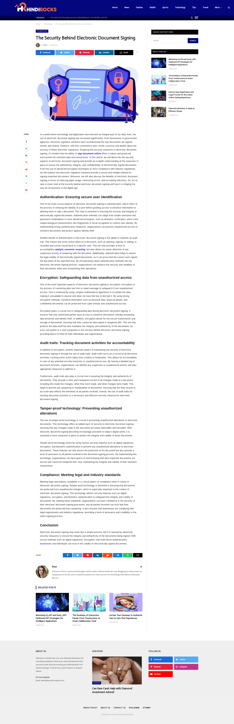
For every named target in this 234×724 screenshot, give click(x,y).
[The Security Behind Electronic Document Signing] (89, 93)
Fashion (139, 7)
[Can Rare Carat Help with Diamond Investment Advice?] (117, 670)
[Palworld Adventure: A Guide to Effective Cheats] (158, 112)
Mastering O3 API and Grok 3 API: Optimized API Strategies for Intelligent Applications (51, 618)
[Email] (26, 190)
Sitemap (147, 708)
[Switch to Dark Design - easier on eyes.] (192, 18)
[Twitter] (26, 148)
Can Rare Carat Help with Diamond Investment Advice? (112, 690)
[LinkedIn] (26, 155)
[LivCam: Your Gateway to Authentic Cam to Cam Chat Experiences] (125, 602)
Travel (205, 7)
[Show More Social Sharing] (136, 52)
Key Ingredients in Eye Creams (61, 17)
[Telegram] (26, 176)
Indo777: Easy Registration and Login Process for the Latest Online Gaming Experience (181, 95)
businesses (45, 543)
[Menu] (196, 17)
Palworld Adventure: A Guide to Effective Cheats (182, 109)
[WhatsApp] (26, 183)
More (217, 7)
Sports (165, 7)
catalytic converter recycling (70, 249)
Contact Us (120, 708)
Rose (45, 45)
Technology (180, 7)
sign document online (89, 153)
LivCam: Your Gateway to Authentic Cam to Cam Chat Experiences (125, 616)
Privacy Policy (90, 708)
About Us (105, 708)
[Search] (228, 7)
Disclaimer (134, 708)
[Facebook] (26, 141)
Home (115, 7)
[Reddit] (26, 169)
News (126, 7)
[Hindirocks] (35, 7)
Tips (194, 7)
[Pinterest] (26, 162)
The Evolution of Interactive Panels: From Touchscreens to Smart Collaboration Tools (86, 618)
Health (153, 7)
